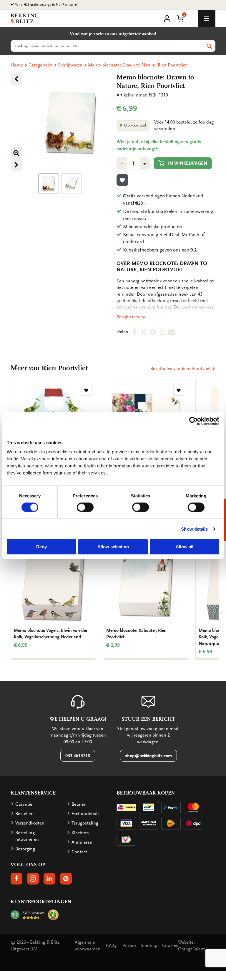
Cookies (170, 945)
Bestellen (24, 813)
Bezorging (25, 849)
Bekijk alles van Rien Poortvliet (181, 368)
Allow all (184, 546)
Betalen (79, 804)
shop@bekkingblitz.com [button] (148, 755)
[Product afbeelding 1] (48, 183)
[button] (180, 18)
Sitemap (149, 945)
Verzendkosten (29, 823)
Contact (79, 852)
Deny (41, 546)
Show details (194, 528)
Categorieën (41, 65)
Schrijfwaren (70, 65)
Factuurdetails (85, 813)
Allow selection (113, 546)
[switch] (85, 507)
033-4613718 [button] (77, 755)
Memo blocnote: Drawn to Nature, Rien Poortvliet (137, 65)
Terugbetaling (85, 823)
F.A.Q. (112, 945)
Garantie (23, 804)
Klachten (80, 832)
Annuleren (82, 842)
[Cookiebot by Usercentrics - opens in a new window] (193, 421)
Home (17, 65)
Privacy (129, 945)
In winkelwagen (187, 163)
